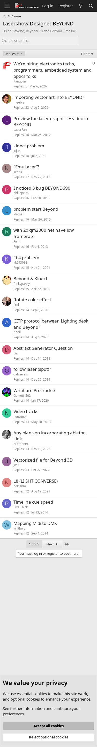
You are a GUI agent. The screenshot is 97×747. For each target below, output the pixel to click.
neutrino (19, 416)
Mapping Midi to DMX (35, 523)
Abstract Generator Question (43, 348)
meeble (18, 102)
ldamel (18, 214)
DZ (15, 353)
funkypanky (21, 284)
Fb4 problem (26, 258)
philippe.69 (21, 193)
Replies (10, 53)
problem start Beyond (35, 209)
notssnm (19, 486)
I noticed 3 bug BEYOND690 (41, 188)
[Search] (91, 6)
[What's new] (81, 6)
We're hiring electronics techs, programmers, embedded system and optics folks (52, 70)
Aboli (17, 332)
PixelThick (20, 507)
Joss (16, 465)
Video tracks (25, 411)
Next (50, 544)
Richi (16, 241)
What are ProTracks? (34, 390)
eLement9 (20, 444)
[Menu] (7, 6)
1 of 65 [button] (34, 544)
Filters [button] (85, 53)
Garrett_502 (22, 395)
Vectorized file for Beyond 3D (43, 460)
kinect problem (28, 146)
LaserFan (20, 129)
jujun (16, 151)
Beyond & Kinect (30, 279)
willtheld (19, 528)
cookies (40, 693)
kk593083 (20, 262)
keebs (17, 172)
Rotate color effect (32, 300)
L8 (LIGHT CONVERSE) (35, 481)
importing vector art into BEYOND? (48, 97)
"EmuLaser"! (26, 167)
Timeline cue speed (33, 502)
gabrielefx (20, 374)
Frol (16, 305)
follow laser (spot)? (32, 369)
